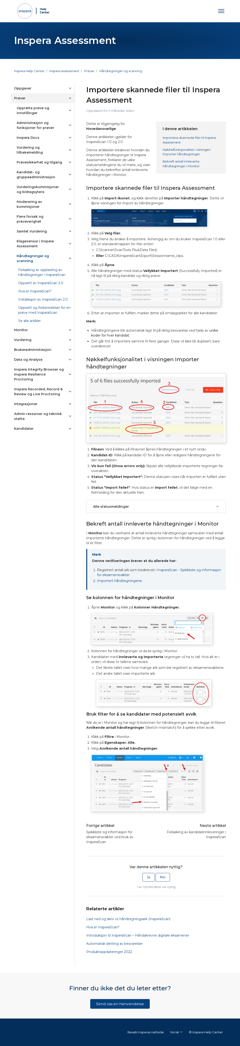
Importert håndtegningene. (119, 581)
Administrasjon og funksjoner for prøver (35, 125)
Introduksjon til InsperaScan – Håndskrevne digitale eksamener (137, 935)
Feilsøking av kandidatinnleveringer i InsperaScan (196, 834)
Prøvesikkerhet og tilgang (39, 162)
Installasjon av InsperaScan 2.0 (43, 299)
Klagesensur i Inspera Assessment (35, 243)
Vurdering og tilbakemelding (30, 150)
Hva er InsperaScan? (103, 927)
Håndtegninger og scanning (120, 71)
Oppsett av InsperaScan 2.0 (40, 283)
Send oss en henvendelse (120, 1004)
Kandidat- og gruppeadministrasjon (36, 174)
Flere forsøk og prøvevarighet (30, 219)
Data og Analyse (28, 359)
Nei (162, 877)
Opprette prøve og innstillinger (33, 110)
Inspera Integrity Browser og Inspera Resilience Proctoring (39, 374)
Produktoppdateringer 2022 (109, 952)
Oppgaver (22, 88)
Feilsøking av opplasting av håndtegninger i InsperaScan (41, 272)
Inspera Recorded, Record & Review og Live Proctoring (38, 391)
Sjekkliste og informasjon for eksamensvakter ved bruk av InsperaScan (109, 837)
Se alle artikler (29, 321)
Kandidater (24, 428)
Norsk (175, 1032)
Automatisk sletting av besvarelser (114, 943)
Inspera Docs (28, 138)
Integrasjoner (26, 404)
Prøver (89, 71)
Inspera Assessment (64, 71)
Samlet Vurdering (32, 231)
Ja (148, 877)
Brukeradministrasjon (32, 350)
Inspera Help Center (29, 71)
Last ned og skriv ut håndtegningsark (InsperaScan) (128, 919)
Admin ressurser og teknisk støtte (38, 416)
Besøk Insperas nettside (146, 1032)
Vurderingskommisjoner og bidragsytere (38, 189)
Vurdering (22, 340)
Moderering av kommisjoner (29, 204)
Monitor (21, 330)
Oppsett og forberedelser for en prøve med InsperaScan (44, 310)
